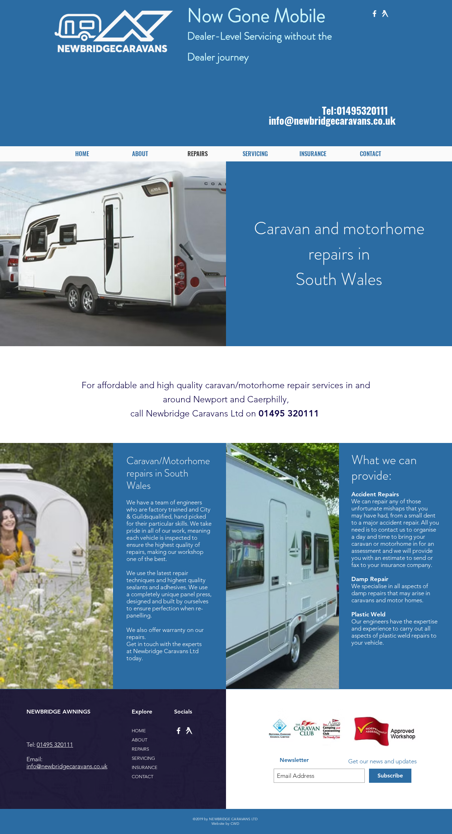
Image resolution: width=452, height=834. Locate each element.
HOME (139, 730)
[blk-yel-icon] (385, 13)
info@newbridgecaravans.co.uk (332, 120)
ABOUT (139, 740)
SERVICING (143, 758)
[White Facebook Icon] (374, 13)
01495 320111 (55, 744)
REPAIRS (140, 749)
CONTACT (142, 776)
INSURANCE (144, 767)
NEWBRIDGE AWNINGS (58, 711)
